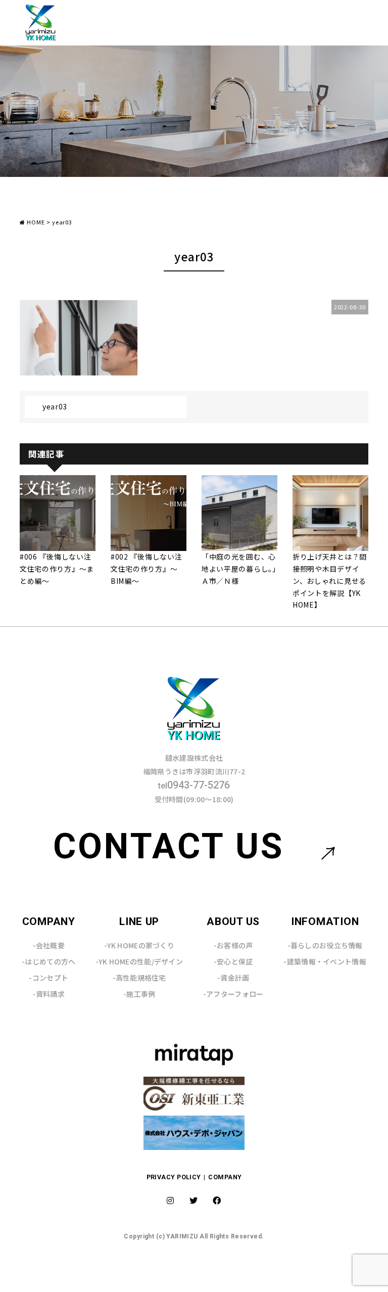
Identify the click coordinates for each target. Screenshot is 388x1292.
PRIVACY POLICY (175, 1177)
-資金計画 (233, 978)
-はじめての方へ (48, 961)
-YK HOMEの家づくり (139, 945)
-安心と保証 (233, 961)
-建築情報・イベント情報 (324, 961)
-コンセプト (48, 978)
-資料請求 (49, 994)
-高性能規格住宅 (139, 978)
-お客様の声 (233, 945)
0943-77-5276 (194, 785)
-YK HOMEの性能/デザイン (138, 961)
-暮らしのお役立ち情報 (325, 945)
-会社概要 (49, 945)
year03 (54, 406)
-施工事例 (139, 994)
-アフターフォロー (233, 994)
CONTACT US (168, 846)
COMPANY (224, 1177)
